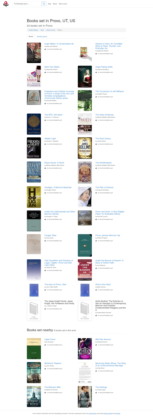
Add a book (63, 4)
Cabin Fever (49, 339)
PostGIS (117, 413)
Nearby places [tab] (42, 36)
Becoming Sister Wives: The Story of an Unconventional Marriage (110, 364)
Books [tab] (31, 36)
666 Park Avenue (103, 339)
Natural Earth (108, 413)
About (55, 4)
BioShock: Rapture (52, 363)
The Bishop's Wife (52, 387)
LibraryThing (92, 413)
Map (49, 4)
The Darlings (101, 387)
